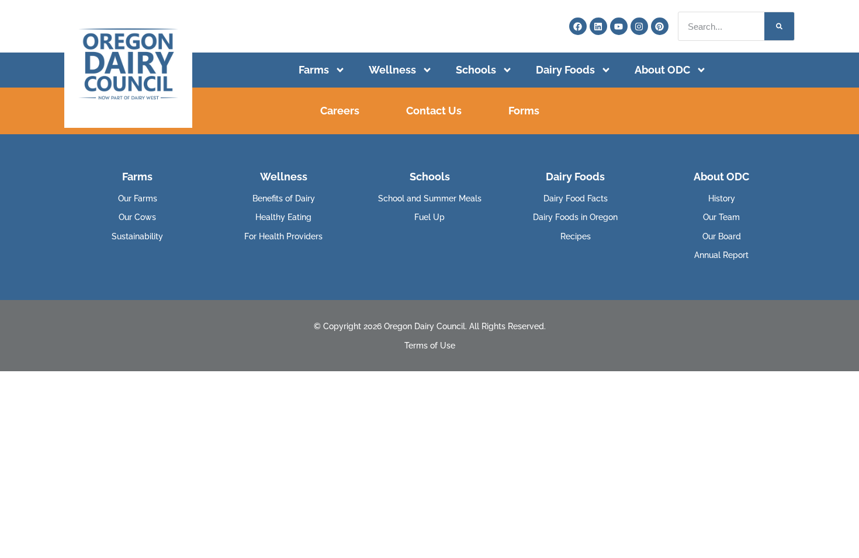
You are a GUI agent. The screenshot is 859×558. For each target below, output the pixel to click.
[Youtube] (619, 26)
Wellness (392, 70)
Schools (476, 70)
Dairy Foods (565, 70)
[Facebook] (578, 26)
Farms (314, 70)
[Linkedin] (598, 26)
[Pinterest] (660, 26)
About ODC (662, 70)
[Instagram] (639, 26)
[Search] (779, 26)
